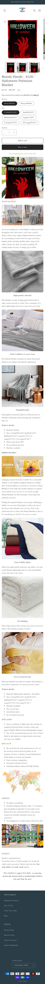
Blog (5, 916)
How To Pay (8, 905)
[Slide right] (42, 68)
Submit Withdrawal (11, 945)
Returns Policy (9, 935)
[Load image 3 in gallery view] (34, 67)
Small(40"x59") (28, 112)
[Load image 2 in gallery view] (22, 67)
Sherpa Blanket (26, 103)
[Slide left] (2, 68)
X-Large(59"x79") (10, 122)
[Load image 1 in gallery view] (10, 67)
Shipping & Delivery (11, 900)
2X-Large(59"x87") (30, 122)
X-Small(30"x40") (10, 112)
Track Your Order (10, 910)
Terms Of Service (10, 940)
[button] (4, 10)
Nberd (25, 981)
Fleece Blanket (9, 103)
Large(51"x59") (28, 117)
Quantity (4, 128)
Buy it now (22, 147)
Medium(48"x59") (10, 117)
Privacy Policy (9, 930)
